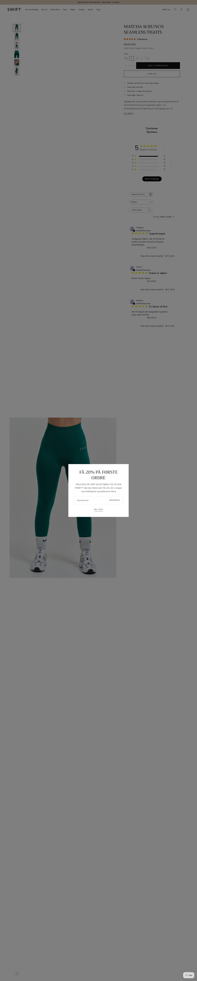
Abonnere (114, 500)
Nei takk (98, 509)
